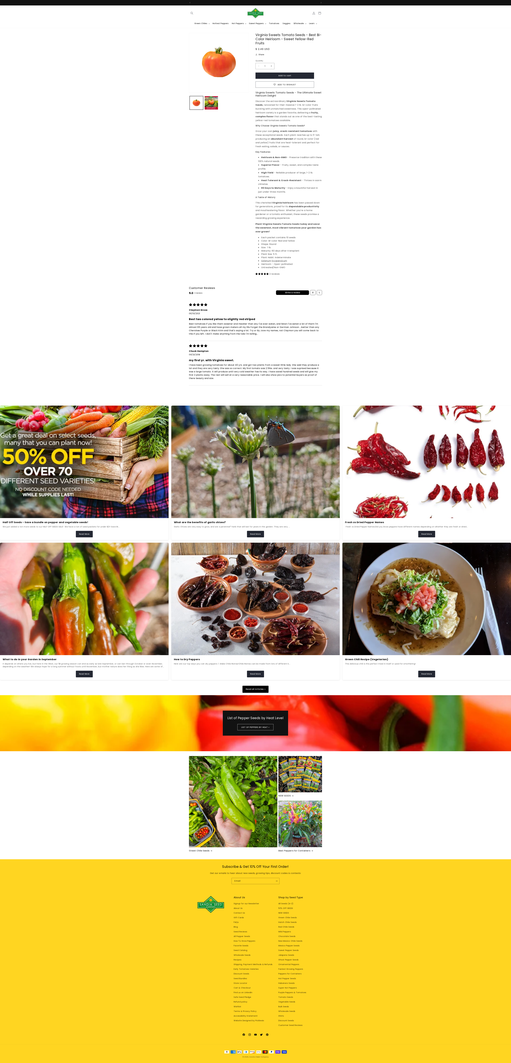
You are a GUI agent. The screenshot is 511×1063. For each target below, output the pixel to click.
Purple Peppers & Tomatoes (292, 992)
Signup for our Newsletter (246, 903)
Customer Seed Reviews (290, 1025)
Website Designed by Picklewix (249, 1020)
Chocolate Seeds (287, 936)
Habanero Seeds (286, 983)
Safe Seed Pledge (242, 997)
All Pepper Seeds (242, 936)
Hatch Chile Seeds (287, 922)
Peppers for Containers (290, 973)
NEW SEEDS (284, 795)
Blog (236, 927)
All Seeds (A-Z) (285, 903)
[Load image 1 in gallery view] (196, 103)
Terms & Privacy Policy (245, 1011)
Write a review (292, 292)
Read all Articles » (255, 689)
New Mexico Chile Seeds (290, 941)
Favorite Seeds (241, 945)
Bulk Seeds (283, 1006)
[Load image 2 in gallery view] (211, 103)
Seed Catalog (240, 950)
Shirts (281, 1016)
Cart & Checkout (242, 987)
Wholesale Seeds (242, 955)
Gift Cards (239, 917)
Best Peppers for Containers (294, 850)
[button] (192, 13)
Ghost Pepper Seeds (288, 959)
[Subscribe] (276, 881)
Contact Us (239, 913)
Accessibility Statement (246, 1016)
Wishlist (237, 1006)
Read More (84, 534)
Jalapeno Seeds (286, 955)
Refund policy (240, 1001)
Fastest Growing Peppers (290, 969)
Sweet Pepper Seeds (288, 950)
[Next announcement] (321, 2)
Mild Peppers (284, 931)
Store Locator (240, 983)
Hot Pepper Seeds (287, 978)
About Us (238, 908)
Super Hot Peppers (287, 987)
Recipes (237, 959)
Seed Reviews (240, 931)
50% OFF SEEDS (285, 908)
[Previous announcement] (190, 2)
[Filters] (313, 292)
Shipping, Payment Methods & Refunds (253, 964)
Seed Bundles (240, 978)
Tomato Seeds (285, 997)
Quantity (259, 60)
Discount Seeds (241, 973)
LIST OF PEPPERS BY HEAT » (256, 727)
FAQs (236, 922)
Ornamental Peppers (288, 964)
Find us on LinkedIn (243, 992)
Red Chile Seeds (286, 927)
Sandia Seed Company (259, 1057)
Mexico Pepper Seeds (289, 945)
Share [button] (261, 54)
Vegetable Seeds (286, 1001)
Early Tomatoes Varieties (246, 969)
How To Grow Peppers (244, 941)
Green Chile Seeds (199, 850)
